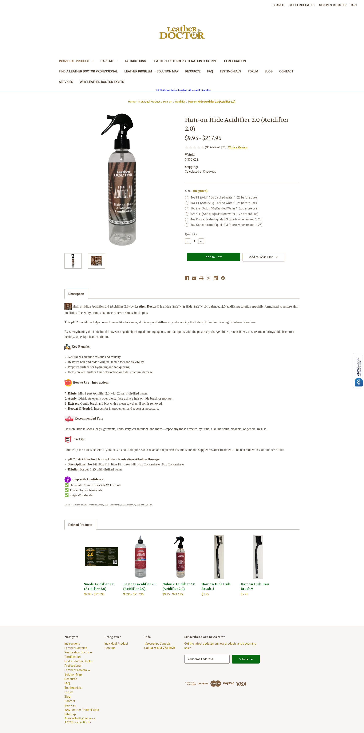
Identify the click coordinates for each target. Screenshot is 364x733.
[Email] (194, 278)
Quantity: (191, 234)
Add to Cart (219, 560)
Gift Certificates (301, 5)
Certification (235, 61)
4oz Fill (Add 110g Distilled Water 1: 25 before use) (223, 197)
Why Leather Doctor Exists (102, 82)
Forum (253, 71)
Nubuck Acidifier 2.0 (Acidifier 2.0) (178, 586)
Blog (269, 71)
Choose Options (101, 560)
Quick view (98, 553)
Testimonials (230, 71)
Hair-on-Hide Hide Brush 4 (216, 586)
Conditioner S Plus (271, 450)
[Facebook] (187, 278)
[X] (208, 278)
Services (66, 82)
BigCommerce (86, 718)
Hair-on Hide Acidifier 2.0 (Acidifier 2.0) (101, 306)
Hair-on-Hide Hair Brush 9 (255, 586)
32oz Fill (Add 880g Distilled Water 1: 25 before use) (224, 214)
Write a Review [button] (238, 147)
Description (76, 294)
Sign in (324, 5)
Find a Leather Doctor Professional (88, 71)
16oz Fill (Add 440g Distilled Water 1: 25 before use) (224, 208)
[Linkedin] (216, 278)
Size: (196, 191)
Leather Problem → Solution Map (151, 71)
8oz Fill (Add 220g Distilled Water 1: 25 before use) (223, 203)
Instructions (135, 61)
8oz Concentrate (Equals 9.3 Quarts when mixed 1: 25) (226, 225)
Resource (193, 71)
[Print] (201, 278)
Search (278, 5)
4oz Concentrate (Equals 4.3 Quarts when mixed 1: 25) (226, 219)
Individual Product (74, 61)
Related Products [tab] (80, 525)
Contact (286, 71)
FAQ (210, 71)
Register (340, 5)
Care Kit (107, 61)
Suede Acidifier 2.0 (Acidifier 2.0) (99, 586)
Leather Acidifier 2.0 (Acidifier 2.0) (140, 586)
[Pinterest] (223, 278)
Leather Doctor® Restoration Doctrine (185, 61)
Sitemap (70, 714)
